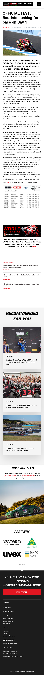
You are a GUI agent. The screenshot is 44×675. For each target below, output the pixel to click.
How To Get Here (8, 618)
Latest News (6, 631)
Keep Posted (21, 592)
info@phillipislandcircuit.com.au (13, 656)
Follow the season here (10, 643)
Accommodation (8, 621)
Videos (5, 633)
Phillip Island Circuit (20, 28)
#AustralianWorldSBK (28, 475)
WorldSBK (6, 28)
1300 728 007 (12, 653)
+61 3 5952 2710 (12, 651)
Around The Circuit (8, 611)
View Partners (22, 564)
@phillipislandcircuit (10, 475)
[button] (39, 4)
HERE (8, 182)
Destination (6, 623)
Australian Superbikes (9, 636)
